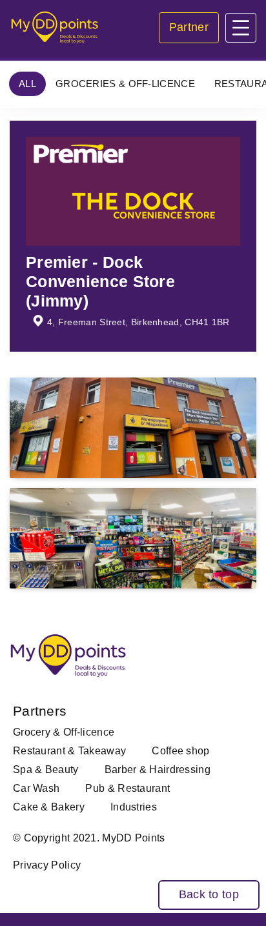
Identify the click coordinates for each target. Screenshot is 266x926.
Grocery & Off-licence (63, 732)
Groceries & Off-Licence (125, 83)
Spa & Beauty (46, 769)
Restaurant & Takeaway (69, 750)
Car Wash (36, 788)
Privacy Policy (47, 865)
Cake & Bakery (49, 806)
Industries (133, 806)
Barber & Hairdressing (157, 769)
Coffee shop (180, 750)
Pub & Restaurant (127, 788)
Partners (39, 710)
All (27, 83)
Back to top (209, 894)
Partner (189, 27)
